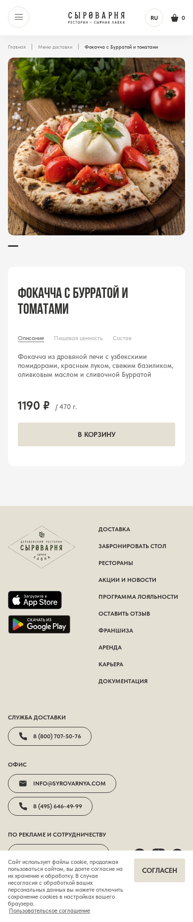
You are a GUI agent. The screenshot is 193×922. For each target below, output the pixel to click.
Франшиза (115, 630)
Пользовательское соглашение (49, 910)
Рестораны (115, 563)
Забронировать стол (132, 546)
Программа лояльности (138, 596)
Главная (17, 47)
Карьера (110, 664)
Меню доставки (55, 47)
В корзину (97, 434)
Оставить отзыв (124, 613)
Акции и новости (127, 579)
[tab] (31, 338)
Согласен (159, 870)
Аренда (110, 647)
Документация (122, 681)
